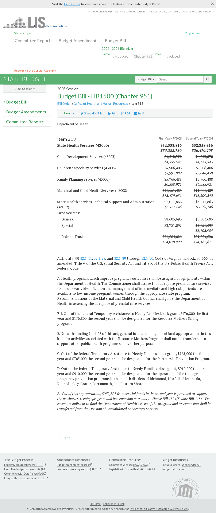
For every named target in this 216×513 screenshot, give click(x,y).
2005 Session (24, 88)
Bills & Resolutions (55, 26)
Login (208, 11)
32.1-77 (99, 258)
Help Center (72, 4)
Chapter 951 (143, 56)
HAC (136, 464)
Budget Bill (115, 40)
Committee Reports (33, 40)
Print (114, 113)
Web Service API (191, 464)
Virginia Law (192, 33)
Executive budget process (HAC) (23, 469)
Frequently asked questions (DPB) (24, 478)
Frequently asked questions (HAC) (77, 469)
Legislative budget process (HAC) (23, 464)
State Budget (22, 33)
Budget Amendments (79, 40)
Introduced (120, 56)
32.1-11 (86, 258)
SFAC (143, 464)
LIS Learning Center (133, 11)
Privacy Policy (156, 11)
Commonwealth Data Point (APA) (23, 473)
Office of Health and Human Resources (101, 103)
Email (140, 113)
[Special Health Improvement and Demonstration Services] (60, 113)
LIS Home (95, 503)
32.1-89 (120, 258)
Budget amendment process (73, 464)
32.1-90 (147, 258)
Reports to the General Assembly (35, 70)
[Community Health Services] (72, 113)
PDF (127, 113)
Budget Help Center (173, 469)
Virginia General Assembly (103, 11)
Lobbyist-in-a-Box (113, 503)
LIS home (173, 11)
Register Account (192, 11)
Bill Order (64, 103)
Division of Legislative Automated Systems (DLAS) (159, 508)
